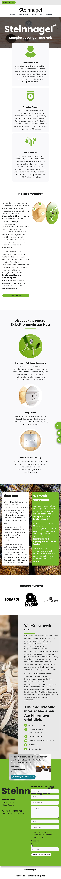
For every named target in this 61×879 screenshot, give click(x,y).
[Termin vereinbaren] (59, 433)
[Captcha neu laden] (32, 846)
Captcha (35, 841)
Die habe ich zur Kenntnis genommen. (45, 835)
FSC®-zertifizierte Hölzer (31, 161)
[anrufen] (59, 440)
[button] (34, 209)
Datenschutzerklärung (46, 832)
